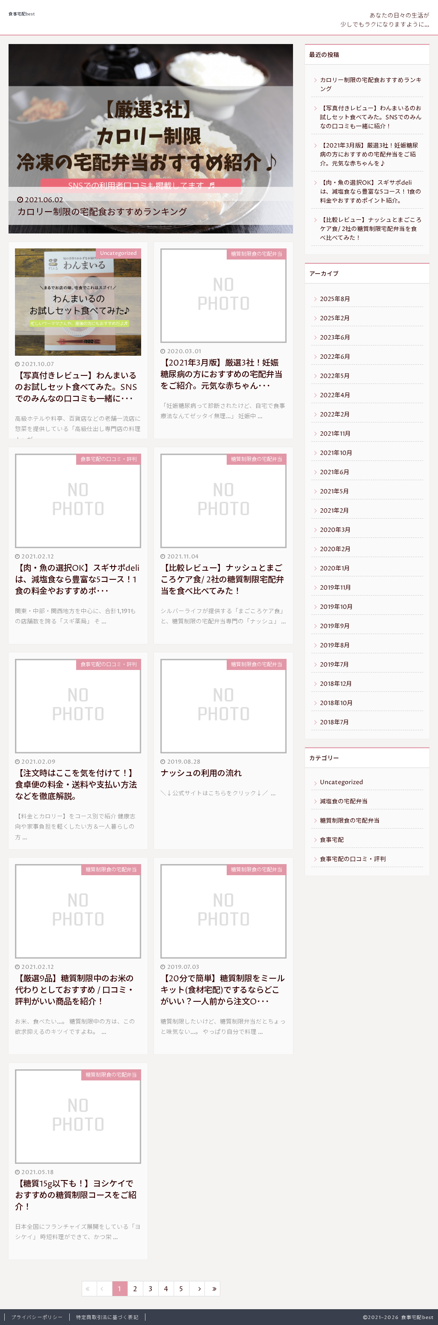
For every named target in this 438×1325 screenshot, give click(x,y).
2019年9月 (335, 626)
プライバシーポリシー (37, 1317)
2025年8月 (335, 299)
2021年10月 (336, 453)
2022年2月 (335, 415)
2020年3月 (335, 530)
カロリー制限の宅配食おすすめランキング (371, 85)
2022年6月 (335, 357)
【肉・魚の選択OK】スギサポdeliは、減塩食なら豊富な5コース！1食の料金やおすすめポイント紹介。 (370, 192)
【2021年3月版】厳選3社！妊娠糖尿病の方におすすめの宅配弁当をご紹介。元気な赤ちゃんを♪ (369, 155)
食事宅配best (22, 14)
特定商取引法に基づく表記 (107, 1317)
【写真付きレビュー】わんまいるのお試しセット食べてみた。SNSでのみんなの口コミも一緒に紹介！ (371, 117)
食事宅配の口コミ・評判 (353, 859)
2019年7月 (334, 665)
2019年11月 (335, 588)
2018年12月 (336, 684)
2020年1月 (335, 568)
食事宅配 (332, 840)
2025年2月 (335, 318)
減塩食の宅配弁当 (344, 802)
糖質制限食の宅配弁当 (350, 821)
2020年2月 (335, 549)
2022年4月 (335, 395)
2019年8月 (335, 645)
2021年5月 (334, 492)
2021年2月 (334, 511)
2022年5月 (335, 376)
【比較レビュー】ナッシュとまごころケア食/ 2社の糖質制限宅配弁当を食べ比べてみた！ (371, 229)
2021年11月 (335, 434)
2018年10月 (336, 703)
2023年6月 (335, 338)
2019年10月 (336, 607)
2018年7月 (334, 722)
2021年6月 (334, 472)
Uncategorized (341, 782)
